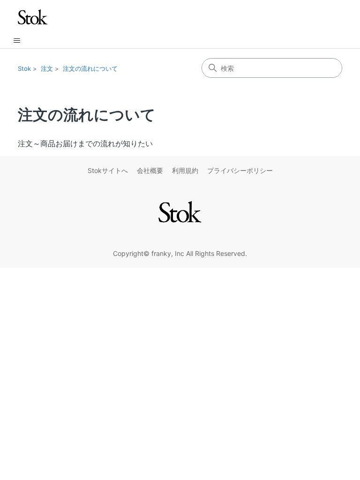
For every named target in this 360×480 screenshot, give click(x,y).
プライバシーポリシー (240, 170)
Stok (24, 68)
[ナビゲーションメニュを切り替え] (16, 40)
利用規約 (185, 170)
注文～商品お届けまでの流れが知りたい (85, 143)
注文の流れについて (90, 68)
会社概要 (150, 170)
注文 (47, 68)
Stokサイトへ (108, 170)
